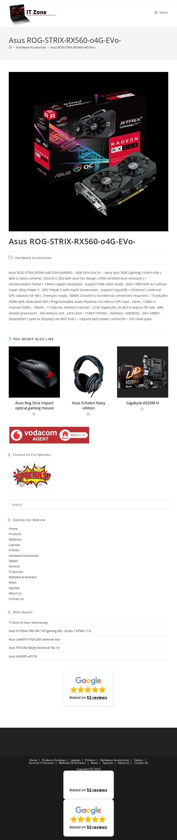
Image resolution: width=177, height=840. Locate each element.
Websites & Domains (23, 577)
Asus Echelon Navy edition (88, 405)
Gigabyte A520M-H (142, 402)
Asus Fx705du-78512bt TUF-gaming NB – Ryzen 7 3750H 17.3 (50, 631)
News (12, 582)
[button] (88, 688)
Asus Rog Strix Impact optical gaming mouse (34, 405)
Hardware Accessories (33, 258)
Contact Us (16, 599)
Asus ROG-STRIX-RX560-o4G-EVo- (73, 47)
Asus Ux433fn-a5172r (23, 656)
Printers (14, 550)
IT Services (16, 572)
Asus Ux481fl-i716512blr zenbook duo (34, 639)
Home (13, 529)
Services (14, 566)
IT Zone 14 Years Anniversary (28, 622)
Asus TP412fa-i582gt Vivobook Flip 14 (34, 648)
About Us (15, 593)
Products (15, 534)
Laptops (14, 545)
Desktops (15, 539)
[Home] (10, 47)
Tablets (13, 561)
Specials (14, 588)
